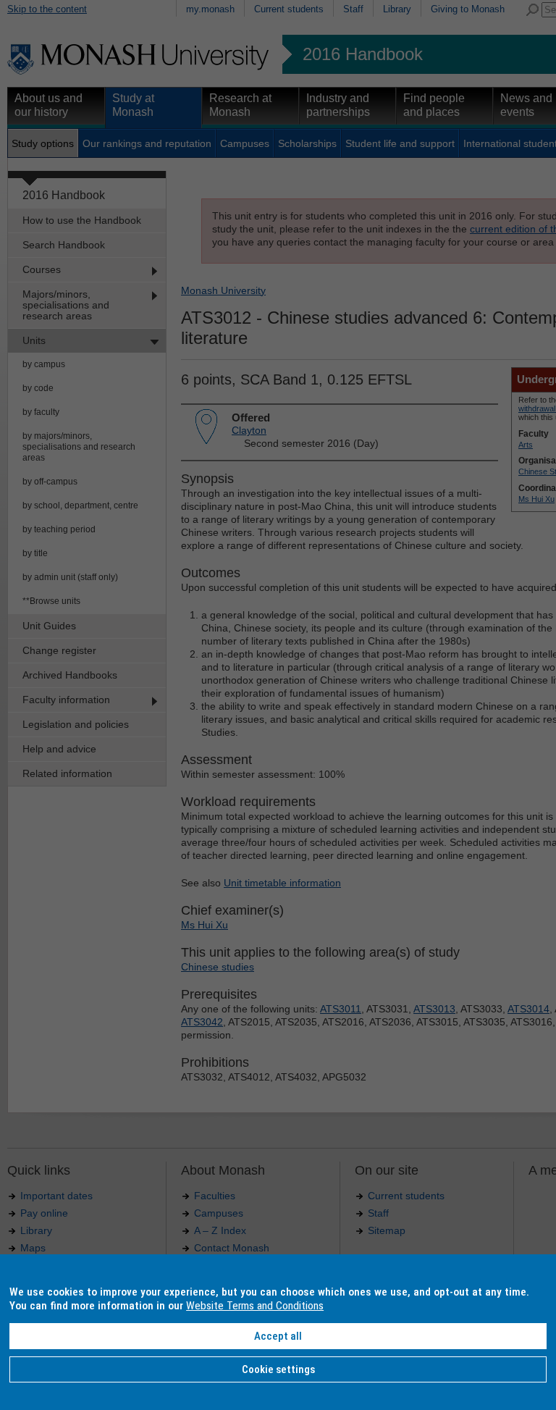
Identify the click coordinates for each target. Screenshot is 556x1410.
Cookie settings (278, 1369)
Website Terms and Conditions (255, 1305)
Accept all (278, 1336)
